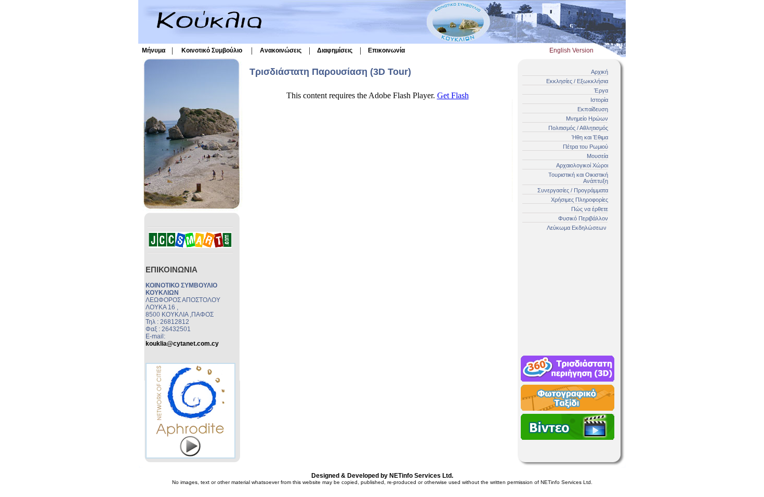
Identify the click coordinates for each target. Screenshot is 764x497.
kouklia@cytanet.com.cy (182, 343)
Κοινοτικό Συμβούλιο (211, 50)
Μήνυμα (153, 50)
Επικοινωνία (386, 50)
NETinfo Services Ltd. (421, 475)
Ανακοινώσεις (280, 50)
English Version (571, 50)
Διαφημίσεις (334, 50)
